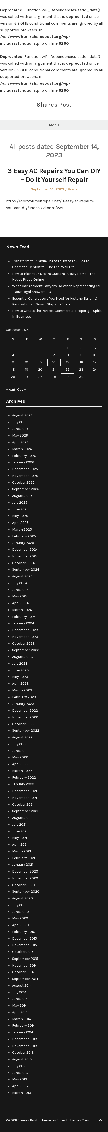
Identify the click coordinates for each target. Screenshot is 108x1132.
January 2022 (23, 784)
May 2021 (19, 838)
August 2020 (22, 898)
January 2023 (23, 704)
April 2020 (20, 925)
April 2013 (20, 1086)
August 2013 (22, 1059)
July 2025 (19, 502)
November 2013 (24, 1046)
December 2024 (25, 549)
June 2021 (20, 831)
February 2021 (23, 858)
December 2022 (25, 710)
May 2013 (19, 1079)
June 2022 (20, 751)
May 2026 (20, 435)
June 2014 (20, 999)
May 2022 (20, 757)
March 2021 (21, 851)
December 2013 (24, 1039)
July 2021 (19, 824)
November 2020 (25, 878)
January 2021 (22, 864)
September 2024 (25, 569)
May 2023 (20, 677)
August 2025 (22, 496)
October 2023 (23, 643)
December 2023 (25, 630)
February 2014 (23, 1025)
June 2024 (20, 590)
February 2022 (24, 777)
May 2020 (20, 918)
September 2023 (25, 650)
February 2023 (24, 697)
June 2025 (20, 509)
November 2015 (24, 945)
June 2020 (20, 912)
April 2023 (20, 683)
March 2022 (22, 771)
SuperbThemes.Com (73, 1120)
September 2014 (25, 979)
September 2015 (25, 958)
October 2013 (23, 1052)
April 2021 (20, 844)
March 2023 (22, 690)
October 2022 (23, 724)
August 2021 (22, 818)
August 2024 (22, 576)
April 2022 (20, 764)
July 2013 (19, 1066)
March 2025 (22, 529)
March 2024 (22, 610)
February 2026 (24, 456)
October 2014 (23, 972)
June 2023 (20, 670)
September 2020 (25, 891)
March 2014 (21, 1019)
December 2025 (25, 469)
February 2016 (23, 932)
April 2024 (20, 603)
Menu (54, 125)
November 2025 (25, 476)
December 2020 (25, 871)
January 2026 (23, 462)
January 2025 (23, 543)
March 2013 (21, 1093)
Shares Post (54, 104)
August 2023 (22, 657)
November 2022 (25, 717)
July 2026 (19, 422)
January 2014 (22, 1032)
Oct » (21, 389)
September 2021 (25, 811)
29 (68, 377)
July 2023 (20, 663)
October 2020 (23, 885)
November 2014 (24, 965)
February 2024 (24, 617)
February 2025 (24, 536)
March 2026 (22, 449)
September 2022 (25, 730)
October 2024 (23, 563)
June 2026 (20, 429)
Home (72, 189)
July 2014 (19, 992)
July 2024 (19, 583)
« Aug (10, 389)
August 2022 (22, 737)
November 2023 (25, 637)
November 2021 (24, 798)
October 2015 (23, 952)
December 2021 (24, 791)
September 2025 (25, 489)
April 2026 (20, 442)
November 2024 (25, 556)
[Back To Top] (100, 1120)
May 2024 (20, 596)
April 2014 (20, 1012)
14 (54, 362)
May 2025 (20, 516)
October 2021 (23, 804)
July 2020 (20, 905)
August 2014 (22, 985)
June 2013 (20, 1073)
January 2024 (23, 623)
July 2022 (19, 744)
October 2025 (23, 482)
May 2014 (19, 1005)
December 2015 (24, 938)
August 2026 (22, 415)
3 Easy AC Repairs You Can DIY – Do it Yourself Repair (54, 175)
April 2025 (20, 522)
